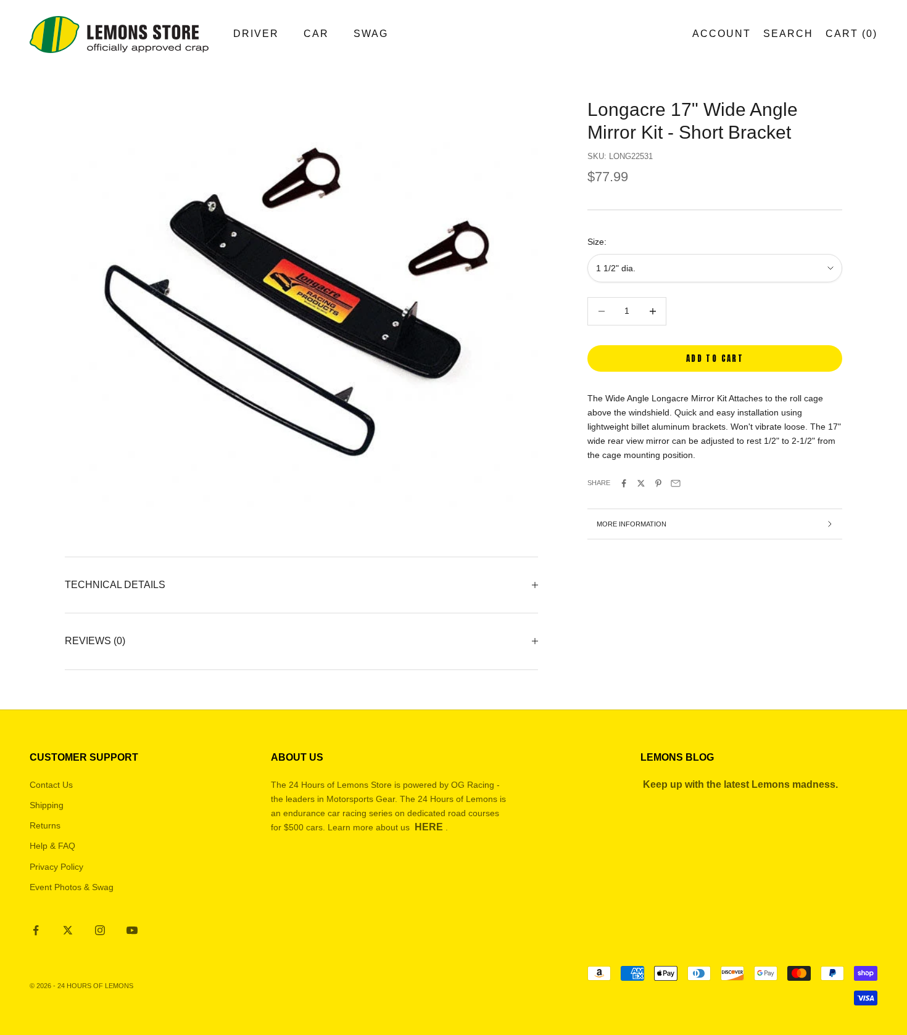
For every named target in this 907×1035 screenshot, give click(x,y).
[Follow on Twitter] (68, 930)
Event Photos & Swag (72, 887)
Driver (256, 33)
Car (316, 33)
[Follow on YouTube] (132, 930)
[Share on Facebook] (624, 483)
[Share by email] (676, 483)
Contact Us (51, 785)
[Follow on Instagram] (100, 930)
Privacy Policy (56, 867)
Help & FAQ (52, 846)
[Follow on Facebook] (36, 930)
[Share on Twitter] (641, 483)
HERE (429, 827)
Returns (45, 825)
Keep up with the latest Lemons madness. (740, 784)
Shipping (47, 805)
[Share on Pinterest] (658, 483)
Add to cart (714, 358)
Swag (371, 33)
